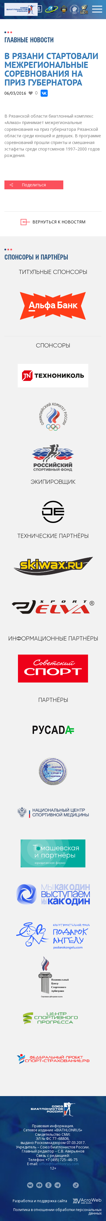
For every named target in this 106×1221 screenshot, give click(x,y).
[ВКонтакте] (44, 93)
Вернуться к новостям (58, 222)
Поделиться (34, 185)
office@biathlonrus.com (59, 1163)
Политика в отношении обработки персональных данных (57, 1211)
